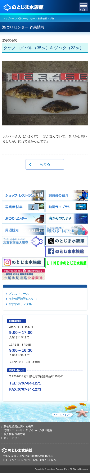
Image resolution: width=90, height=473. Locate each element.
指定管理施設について (23, 298)
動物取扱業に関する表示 (18, 426)
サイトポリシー (13, 438)
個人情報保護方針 (14, 434)
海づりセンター (27, 18)
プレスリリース (18, 293)
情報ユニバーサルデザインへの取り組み (28, 430)
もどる (45, 164)
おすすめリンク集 (20, 304)
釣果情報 (42, 18)
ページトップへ (70, 409)
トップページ (10, 18)
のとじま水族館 (24, 7)
